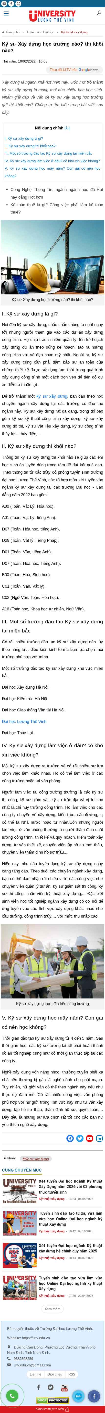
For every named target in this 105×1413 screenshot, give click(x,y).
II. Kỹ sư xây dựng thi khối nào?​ (30, 146)
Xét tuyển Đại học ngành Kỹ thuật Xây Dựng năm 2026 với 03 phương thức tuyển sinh (70, 1187)
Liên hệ (35, 1374)
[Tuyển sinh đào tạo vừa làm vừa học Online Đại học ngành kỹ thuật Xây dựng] (20, 1287)
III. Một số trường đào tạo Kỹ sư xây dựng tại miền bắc (48, 153)
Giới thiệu (54, 1374)
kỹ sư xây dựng (51, 396)
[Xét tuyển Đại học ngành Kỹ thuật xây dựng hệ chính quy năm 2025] (20, 1255)
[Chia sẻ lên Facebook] (70, 1138)
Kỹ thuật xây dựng (74, 32)
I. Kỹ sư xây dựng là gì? (24, 138)
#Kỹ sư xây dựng (36, 1159)
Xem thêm (53, 1309)
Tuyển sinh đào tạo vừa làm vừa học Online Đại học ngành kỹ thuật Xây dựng (70, 1283)
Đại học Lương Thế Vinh (24, 721)
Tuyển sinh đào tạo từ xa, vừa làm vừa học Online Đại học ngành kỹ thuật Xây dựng (70, 1219)
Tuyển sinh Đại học (40, 32)
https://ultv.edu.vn (36, 1338)
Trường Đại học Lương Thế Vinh (66, 1328)
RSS (71, 1374)
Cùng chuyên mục (22, 1170)
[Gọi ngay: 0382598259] (14, 1398)
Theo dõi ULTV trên (63, 70)
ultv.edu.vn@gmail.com (32, 1365)
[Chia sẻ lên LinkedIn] (99, 1138)
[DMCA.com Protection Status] (52, 1400)
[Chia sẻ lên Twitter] (80, 1138)
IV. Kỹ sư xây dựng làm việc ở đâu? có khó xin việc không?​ (52, 161)
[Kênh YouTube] (89, 1138)
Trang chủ (12, 32)
